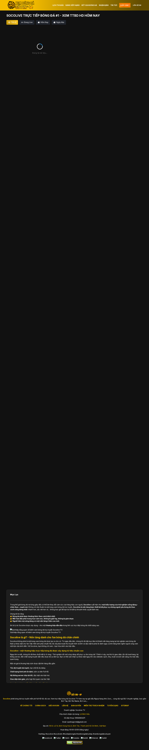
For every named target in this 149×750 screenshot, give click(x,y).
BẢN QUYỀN (76, 706)
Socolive (87, 605)
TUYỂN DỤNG (112, 706)
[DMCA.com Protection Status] (74, 744)
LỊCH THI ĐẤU (58, 5)
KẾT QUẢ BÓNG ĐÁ (89, 5)
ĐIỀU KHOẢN (54, 706)
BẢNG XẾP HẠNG (73, 5)
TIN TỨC (113, 5)
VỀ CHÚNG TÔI (26, 706)
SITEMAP (125, 706)
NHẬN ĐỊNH (104, 5)
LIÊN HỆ (65, 706)
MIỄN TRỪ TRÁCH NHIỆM (94, 706)
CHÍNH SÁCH (40, 706)
